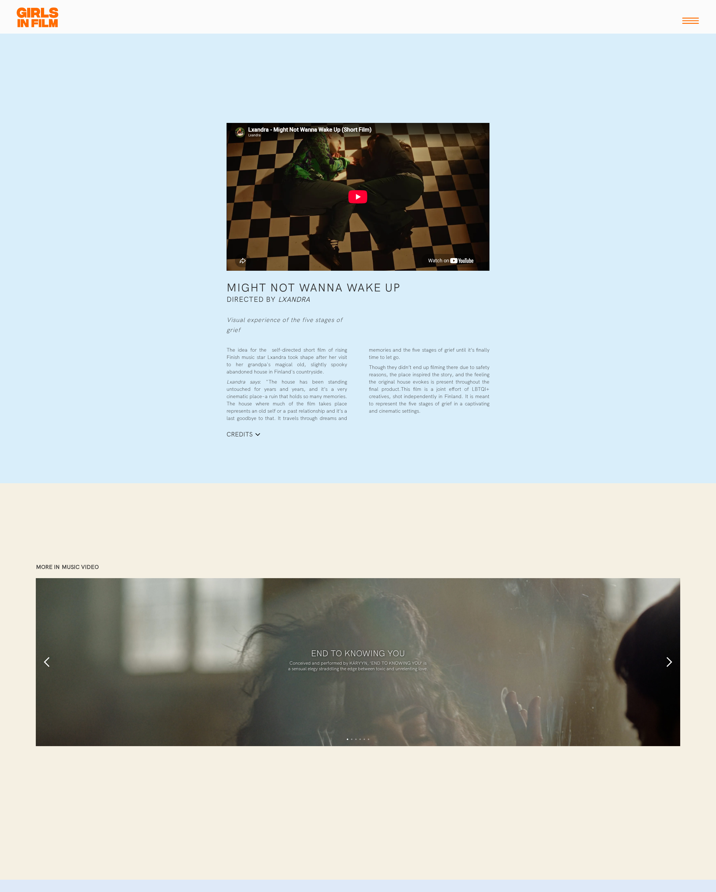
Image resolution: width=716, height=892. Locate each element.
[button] (47, 662)
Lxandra (294, 299)
